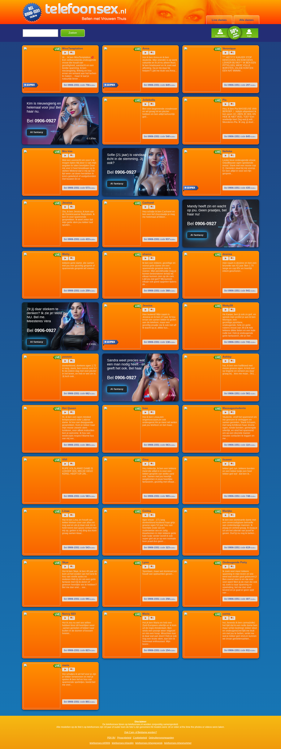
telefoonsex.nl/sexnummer (178, 743)
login (249, 36)
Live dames (219, 19)
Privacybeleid (124, 737)
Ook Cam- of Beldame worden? (140, 732)
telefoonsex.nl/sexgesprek (148, 743)
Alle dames (246, 19)
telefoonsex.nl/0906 (100, 743)
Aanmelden (220, 36)
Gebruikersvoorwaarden (161, 737)
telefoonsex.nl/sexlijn (123, 743)
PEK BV (111, 737)
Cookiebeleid (140, 737)
